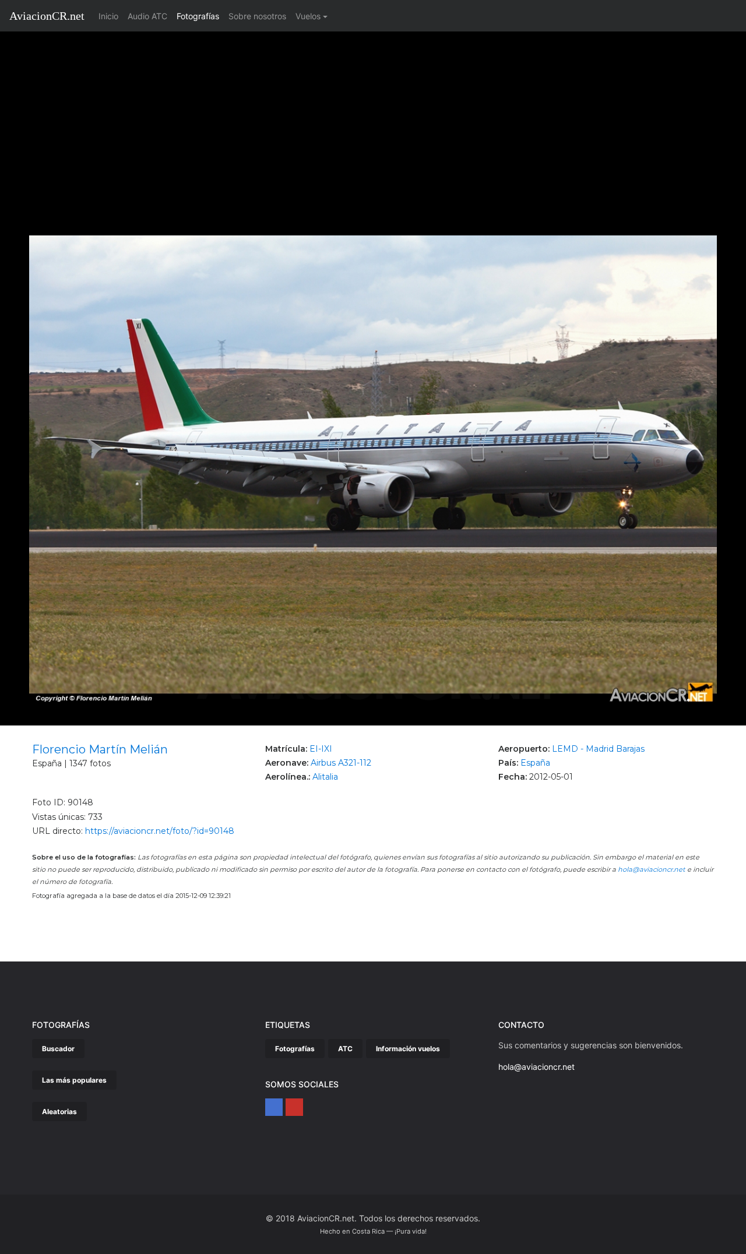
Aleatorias (59, 1111)
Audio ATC (147, 16)
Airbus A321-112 (341, 763)
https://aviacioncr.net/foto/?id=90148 (159, 831)
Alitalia (325, 777)
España (535, 763)
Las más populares (74, 1080)
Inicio (110, 15)
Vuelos (308, 16)
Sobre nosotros (257, 16)
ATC (345, 1048)
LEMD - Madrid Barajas (598, 749)
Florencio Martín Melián (100, 749)
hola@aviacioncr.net (651, 869)
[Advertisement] (373, 118)
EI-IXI (320, 749)
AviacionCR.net (47, 15)
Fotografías (198, 16)
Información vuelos (408, 1048)
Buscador (58, 1048)
